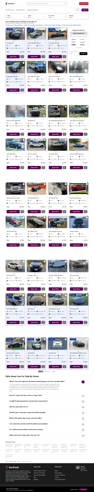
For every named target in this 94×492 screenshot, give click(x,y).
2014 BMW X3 (31, 353)
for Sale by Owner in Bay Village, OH (9, 445)
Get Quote (83, 53)
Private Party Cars (20, 10)
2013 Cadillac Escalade (34, 76)
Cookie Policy (30, 490)
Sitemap (36, 479)
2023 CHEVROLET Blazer (34, 43)
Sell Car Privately (10, 10)
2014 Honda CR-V (74, 309)
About (56, 470)
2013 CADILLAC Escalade (13, 198)
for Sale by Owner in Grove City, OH (27, 450)
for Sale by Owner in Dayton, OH (9, 450)
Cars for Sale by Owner (40, 470)
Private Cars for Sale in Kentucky (14, 25)
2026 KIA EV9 (52, 353)
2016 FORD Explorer (12, 309)
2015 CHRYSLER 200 (33, 198)
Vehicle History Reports (32, 10)
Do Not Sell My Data (60, 479)
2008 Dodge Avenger (75, 198)
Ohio (19, 461)
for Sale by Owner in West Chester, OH (9, 456)
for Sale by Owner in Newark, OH (37, 450)
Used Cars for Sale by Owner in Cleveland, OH (64, 446)
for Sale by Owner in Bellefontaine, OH (27, 446)
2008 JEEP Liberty (11, 154)
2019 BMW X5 (31, 120)
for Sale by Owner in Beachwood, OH (18, 446)
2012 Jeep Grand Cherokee (77, 120)
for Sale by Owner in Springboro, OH (64, 450)
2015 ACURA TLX (11, 275)
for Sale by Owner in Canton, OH (46, 445)
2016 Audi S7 (10, 43)
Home (7, 461)
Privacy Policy (58, 473)
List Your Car (84, 3)
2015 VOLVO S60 (53, 198)
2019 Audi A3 (31, 309)
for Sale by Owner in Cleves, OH (73, 445)
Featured (10, 29)
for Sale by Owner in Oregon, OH (46, 450)
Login (77, 9)
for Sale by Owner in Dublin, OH (18, 450)
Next (54, 371)
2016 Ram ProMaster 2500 (56, 275)
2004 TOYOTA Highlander (13, 120)
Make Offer (13, 56)
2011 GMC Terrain (32, 275)
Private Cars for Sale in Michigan (52, 25)
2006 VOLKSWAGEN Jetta (77, 154)
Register (85, 9)
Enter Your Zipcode (74, 51)
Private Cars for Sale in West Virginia (71, 25)
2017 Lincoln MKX (32, 154)
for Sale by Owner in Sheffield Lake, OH (55, 451)
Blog (35, 477)
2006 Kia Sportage (12, 231)
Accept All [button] (83, 489)
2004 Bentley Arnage (54, 309)
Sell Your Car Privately (39, 473)
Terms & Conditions (60, 475)
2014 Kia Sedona (74, 231)
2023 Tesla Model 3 (54, 43)
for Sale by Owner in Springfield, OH (73, 450)
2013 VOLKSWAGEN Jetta (76, 76)
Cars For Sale (13, 461)
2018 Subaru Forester (12, 76)
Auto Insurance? (78, 33)
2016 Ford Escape (74, 275)
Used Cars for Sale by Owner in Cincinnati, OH (55, 446)
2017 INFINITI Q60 (32, 231)
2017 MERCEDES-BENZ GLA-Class (58, 120)
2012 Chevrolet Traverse (55, 231)
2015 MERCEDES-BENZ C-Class (78, 353)
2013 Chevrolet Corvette (13, 353)
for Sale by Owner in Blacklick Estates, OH (37, 446)
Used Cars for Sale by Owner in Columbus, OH (82, 446)
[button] (13, 74)
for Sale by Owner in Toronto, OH (83, 450)
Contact (57, 477)
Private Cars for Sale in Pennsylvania (33, 25)
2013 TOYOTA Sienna (54, 76)
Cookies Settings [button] (74, 489)
